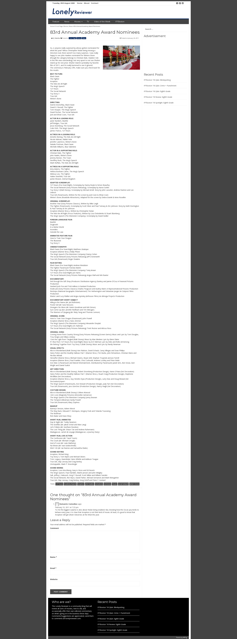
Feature (55, 21)
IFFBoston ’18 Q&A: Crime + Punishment (160, 85)
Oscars (114, 484)
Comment (54, 528)
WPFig (185, 637)
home (52, 26)
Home (79, 3)
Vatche (57, 38)
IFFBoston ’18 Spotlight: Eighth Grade (159, 102)
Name (53, 557)
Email (53, 568)
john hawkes (89, 484)
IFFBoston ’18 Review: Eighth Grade (158, 97)
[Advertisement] (159, 54)
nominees (107, 484)
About (86, 3)
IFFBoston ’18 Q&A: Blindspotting (157, 80)
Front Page (59, 26)
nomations (99, 484)
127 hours (59, 484)
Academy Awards (70, 484)
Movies (77, 21)
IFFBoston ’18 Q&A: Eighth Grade (157, 91)
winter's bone (134, 484)
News (66, 21)
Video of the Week (102, 21)
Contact (94, 3)
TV (88, 21)
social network (123, 484)
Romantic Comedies (68, 504)
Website (54, 579)
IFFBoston (119, 21)
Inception (81, 484)
